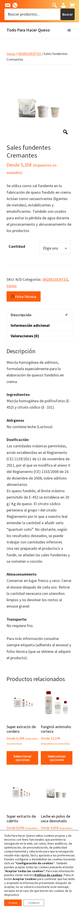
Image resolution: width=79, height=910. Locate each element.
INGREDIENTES (29, 53)
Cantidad (17, 246)
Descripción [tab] (21, 314)
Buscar (67, 14)
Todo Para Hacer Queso (28, 30)
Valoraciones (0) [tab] (25, 335)
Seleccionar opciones (22, 758)
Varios (12, 285)
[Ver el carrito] (72, 5)
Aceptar (13, 902)
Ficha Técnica (25, 296)
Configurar (34, 902)
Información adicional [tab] (30, 325)
